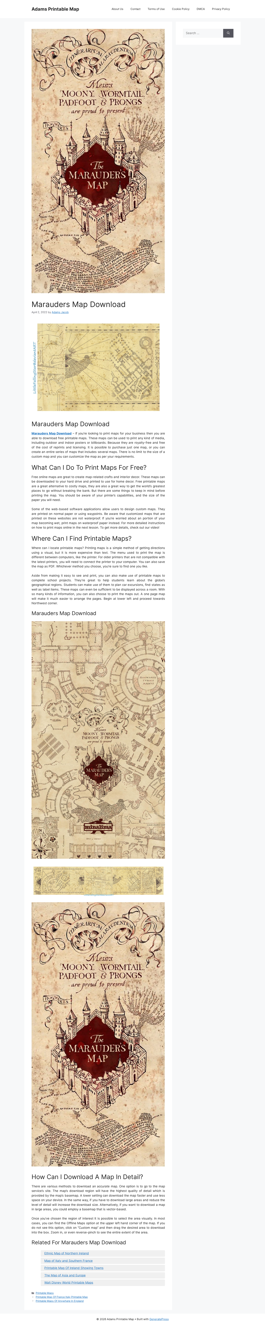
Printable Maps (45, 1292)
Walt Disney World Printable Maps (68, 1282)
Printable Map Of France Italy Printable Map (62, 1296)
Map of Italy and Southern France (68, 1261)
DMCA (201, 9)
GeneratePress (159, 1319)
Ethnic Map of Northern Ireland (66, 1253)
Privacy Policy (221, 9)
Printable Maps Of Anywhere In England (60, 1300)
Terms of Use (156, 9)
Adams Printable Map (55, 9)
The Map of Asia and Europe (65, 1275)
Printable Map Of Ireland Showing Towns (73, 1268)
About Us (117, 9)
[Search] (228, 33)
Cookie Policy (180, 9)
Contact (135, 9)
